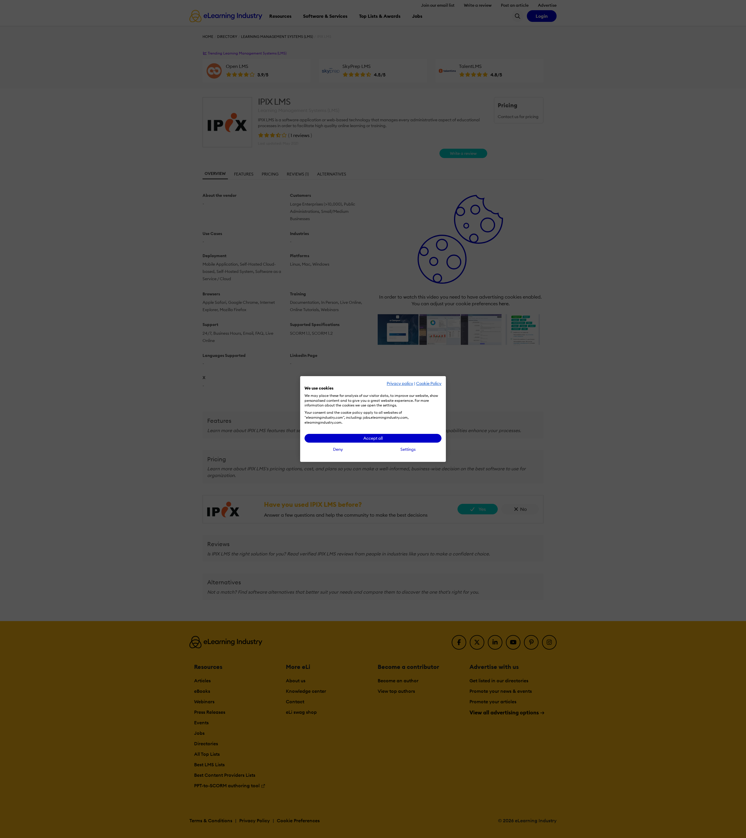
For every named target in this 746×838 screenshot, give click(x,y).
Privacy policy (400, 383)
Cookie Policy (428, 383)
